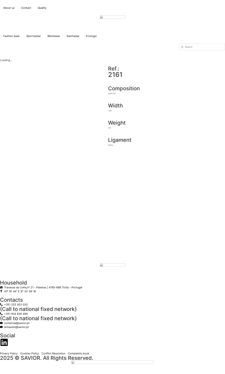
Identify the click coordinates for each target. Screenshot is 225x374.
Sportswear (33, 36)
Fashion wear (11, 36)
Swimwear (73, 36)
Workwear (53, 36)
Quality (42, 7)
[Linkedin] (4, 342)
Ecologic (91, 36)
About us (8, 7)
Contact (26, 7)
